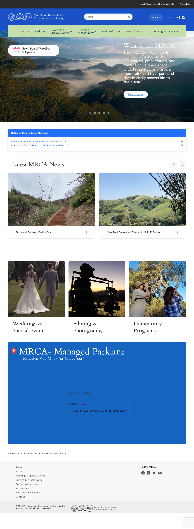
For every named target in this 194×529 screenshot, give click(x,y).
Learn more (135, 94)
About (19, 467)
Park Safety (22, 488)
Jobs (169, 17)
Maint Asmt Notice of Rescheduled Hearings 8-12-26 (39, 141)
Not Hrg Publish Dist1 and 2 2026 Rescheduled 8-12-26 (40, 145)
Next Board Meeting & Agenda (157, 4)
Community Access (27, 484)
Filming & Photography (29, 479)
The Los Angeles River (28, 492)
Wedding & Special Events (30, 475)
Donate (156, 17)
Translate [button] (185, 4)
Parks (19, 471)
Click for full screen (66, 358)
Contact (20, 496)
